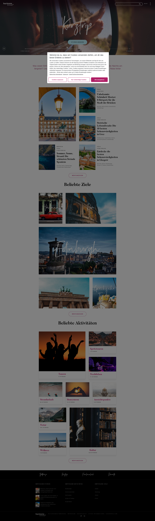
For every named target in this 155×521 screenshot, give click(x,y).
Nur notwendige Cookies (78, 79)
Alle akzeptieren (99, 79)
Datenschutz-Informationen (56, 74)
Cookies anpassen (57, 79)
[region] (78, 67)
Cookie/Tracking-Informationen (76, 74)
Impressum (65, 74)
